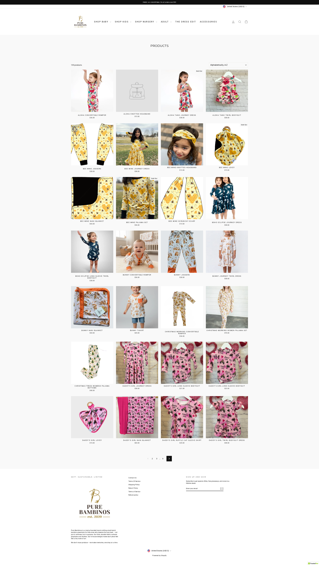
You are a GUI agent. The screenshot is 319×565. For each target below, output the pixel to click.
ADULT (165, 22)
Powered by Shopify (159, 555)
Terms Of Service (134, 481)
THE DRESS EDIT (185, 22)
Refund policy (133, 495)
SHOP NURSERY (145, 22)
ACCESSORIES (208, 22)
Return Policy (133, 488)
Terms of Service (134, 492)
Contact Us (132, 478)
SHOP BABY (101, 22)
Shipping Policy (134, 485)
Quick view (92, 109)
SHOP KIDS (122, 22)
